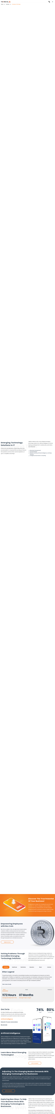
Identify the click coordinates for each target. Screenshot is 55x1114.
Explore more (7, 942)
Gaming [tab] (6, 967)
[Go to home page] (6, 1)
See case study (6, 984)
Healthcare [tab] (14, 967)
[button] (52, 1)
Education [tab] (32, 967)
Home (2, 4)
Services (7, 4)
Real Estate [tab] (23, 967)
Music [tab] (40, 967)
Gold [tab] (26, 989)
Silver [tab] (4, 989)
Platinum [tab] (50, 989)
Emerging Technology (16, 4)
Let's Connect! (34, 1063)
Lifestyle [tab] (49, 967)
